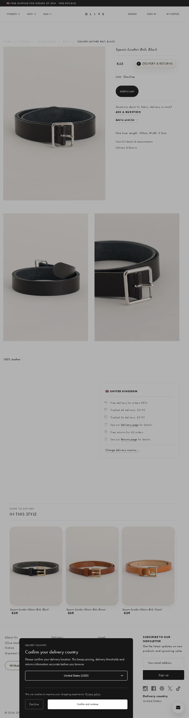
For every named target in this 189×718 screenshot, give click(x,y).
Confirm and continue (87, 704)
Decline (34, 704)
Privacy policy (92, 694)
